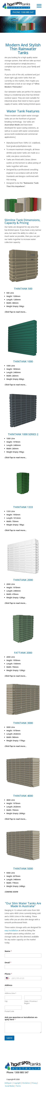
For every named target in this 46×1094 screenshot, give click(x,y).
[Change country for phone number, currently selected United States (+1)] (8, 978)
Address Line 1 (10, 993)
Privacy (34, 1083)
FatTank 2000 (23, 652)
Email (8, 962)
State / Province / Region (31, 1002)
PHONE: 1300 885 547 (23, 12)
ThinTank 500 (23, 288)
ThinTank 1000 (23, 361)
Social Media (9, 1086)
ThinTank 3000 (23, 723)
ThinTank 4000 (23, 795)
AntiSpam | (9, 1083)
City (6, 1001)
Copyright (17, 1083)
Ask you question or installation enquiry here (21, 1018)
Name (8, 951)
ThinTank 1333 (23, 507)
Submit (9, 1038)
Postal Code (9, 1011)
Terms (18, 1086)
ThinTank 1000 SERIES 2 (23, 434)
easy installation (11, 930)
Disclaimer (26, 1083)
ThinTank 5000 (23, 868)
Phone (8, 974)
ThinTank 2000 (23, 580)
